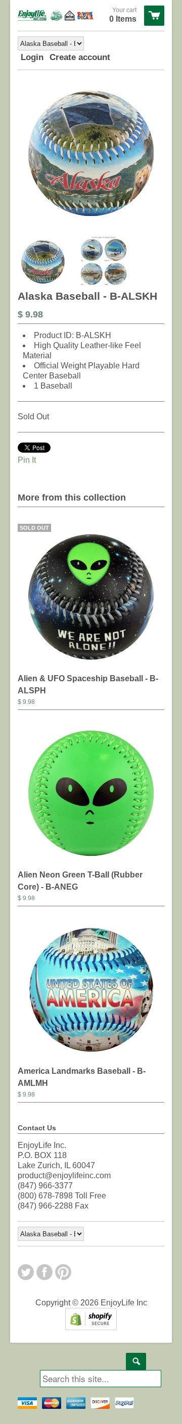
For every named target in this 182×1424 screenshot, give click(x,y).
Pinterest (63, 1272)
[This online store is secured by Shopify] (91, 1327)
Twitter (26, 1272)
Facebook (44, 1272)
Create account (80, 57)
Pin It (27, 460)
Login (32, 57)
